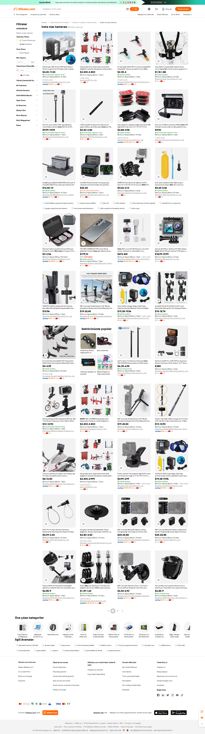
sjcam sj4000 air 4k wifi (94, 650)
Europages (137, 723)
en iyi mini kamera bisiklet (85, 645)
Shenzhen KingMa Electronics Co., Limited (58, 195)
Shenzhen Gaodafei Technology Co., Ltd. (57, 316)
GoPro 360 (181, 645)
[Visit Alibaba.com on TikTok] (182, 695)
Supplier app (98, 713)
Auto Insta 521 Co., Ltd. (88, 80)
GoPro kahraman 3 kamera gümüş (143, 203)
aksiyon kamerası (114, 650)
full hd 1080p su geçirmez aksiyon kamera (59, 203)
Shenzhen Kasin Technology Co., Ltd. (168, 79)
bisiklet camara (106, 645)
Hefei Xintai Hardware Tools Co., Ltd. (93, 429)
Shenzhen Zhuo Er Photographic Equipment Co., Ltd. (96, 316)
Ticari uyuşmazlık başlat (130, 676)
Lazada (102, 723)
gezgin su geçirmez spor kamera (56, 208)
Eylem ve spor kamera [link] (108, 22)
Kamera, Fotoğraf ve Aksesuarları (84, 22)
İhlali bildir (125, 690)
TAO (121, 723)
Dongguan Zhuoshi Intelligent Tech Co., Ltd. (58, 376)
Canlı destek (126, 672)
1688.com (78, 723)
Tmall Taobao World (91, 723)
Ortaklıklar (160, 685)
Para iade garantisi (59, 672)
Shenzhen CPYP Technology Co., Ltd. (93, 137)
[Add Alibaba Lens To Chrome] (50, 712)
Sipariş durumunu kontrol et (167, 676)
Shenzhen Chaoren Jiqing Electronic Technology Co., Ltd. (96, 263)
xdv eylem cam (149, 645)
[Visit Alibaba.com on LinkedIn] (163, 695)
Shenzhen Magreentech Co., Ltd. (167, 259)
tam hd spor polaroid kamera (83, 208)
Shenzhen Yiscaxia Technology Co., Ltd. (94, 195)
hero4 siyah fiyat (24, 650)
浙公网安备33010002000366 (141, 730)
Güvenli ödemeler (59, 667)
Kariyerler (21, 681)
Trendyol (128, 723)
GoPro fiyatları (120, 203)
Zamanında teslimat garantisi (63, 676)
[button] (127, 9)
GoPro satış (135, 208)
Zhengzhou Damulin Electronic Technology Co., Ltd (134, 259)
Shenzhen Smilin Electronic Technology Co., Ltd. (134, 82)
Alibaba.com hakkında (27, 662)
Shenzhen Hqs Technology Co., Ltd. (55, 137)
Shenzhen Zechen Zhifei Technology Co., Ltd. (171, 371)
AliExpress (68, 723)
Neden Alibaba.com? (25, 667)
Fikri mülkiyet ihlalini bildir (131, 685)
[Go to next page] (122, 611)
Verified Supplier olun (164, 681)
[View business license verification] (124, 730)
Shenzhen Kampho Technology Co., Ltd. (132, 193)
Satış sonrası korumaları (61, 681)
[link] (202, 711)
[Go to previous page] (108, 611)
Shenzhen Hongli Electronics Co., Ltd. (56, 82)
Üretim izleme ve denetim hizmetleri (66, 685)
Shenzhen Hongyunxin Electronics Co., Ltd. (133, 318)
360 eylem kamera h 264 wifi (28, 645)
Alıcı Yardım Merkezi (129, 667)
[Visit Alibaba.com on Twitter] (167, 695)
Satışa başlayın (162, 672)
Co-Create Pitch (24, 672)
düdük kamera (166, 645)
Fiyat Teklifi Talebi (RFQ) (96, 674)
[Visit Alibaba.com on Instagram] (172, 695)
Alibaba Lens (31, 713)
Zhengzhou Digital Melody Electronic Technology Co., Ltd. (171, 429)
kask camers (66, 645)
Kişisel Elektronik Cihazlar (59, 22)
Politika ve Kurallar (59, 690)
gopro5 (55, 650)
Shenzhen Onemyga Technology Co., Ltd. (170, 318)
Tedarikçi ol (161, 667)
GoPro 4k (105, 203)
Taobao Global (112, 723)
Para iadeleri (126, 681)
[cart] (157, 9)
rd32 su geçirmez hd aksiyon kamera (112, 208)
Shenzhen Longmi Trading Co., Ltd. (130, 429)
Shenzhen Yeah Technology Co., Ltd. (168, 195)
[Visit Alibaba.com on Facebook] (158, 695)
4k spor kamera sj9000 (88, 203)
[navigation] (27, 317)
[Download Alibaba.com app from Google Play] (179, 712)
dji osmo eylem (50, 645)
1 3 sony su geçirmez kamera (127, 645)
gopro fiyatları (41, 650)
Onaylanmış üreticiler (95, 670)
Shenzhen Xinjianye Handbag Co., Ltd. (56, 259)
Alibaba (44, 22)
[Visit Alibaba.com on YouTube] (177, 695)
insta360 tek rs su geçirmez (171, 203)
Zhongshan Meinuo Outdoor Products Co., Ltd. (59, 431)
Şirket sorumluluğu (25, 676)
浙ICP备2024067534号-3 (163, 730)
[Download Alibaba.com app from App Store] (161, 712)
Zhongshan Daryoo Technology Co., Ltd (131, 373)
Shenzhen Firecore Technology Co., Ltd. (169, 140)
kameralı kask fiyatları (72, 650)
